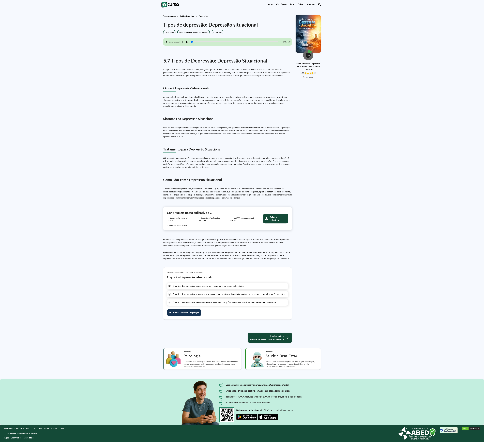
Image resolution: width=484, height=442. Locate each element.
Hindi (31, 437)
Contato (310, 4)
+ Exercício (217, 32)
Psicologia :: (203, 16)
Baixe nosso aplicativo (247, 410)
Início (270, 4)
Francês (24, 437)
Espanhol (15, 437)
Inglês (6, 437)
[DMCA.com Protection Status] (470, 433)
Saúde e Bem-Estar (187, 16)
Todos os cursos (169, 16)
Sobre (300, 4)
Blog (292, 4)
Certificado (281, 4)
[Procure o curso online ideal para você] (319, 4)
